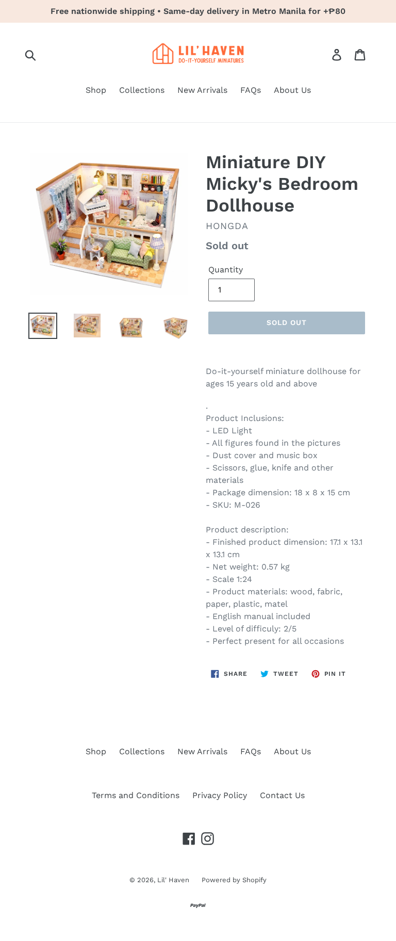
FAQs (250, 90)
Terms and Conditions (135, 795)
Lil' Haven (174, 880)
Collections (141, 90)
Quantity (225, 269)
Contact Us (282, 795)
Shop (96, 90)
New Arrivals (202, 90)
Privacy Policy (219, 795)
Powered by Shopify (234, 880)
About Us (292, 90)
